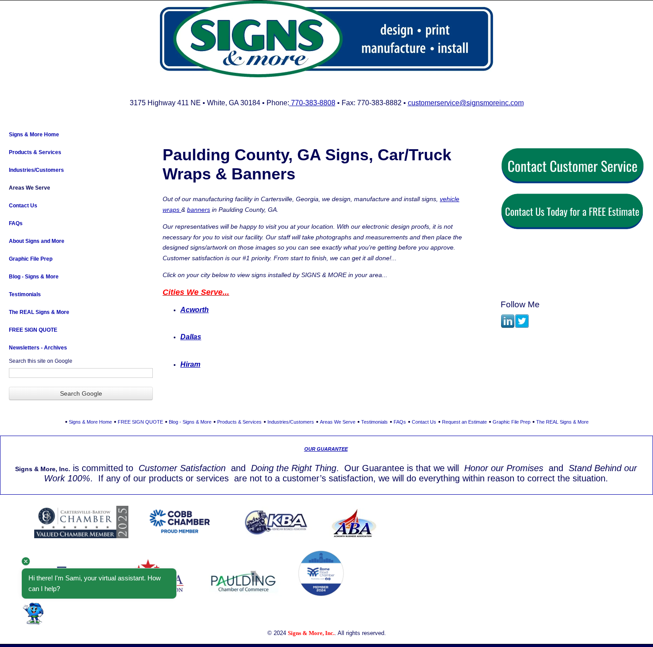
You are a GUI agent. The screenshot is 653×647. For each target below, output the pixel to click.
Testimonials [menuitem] (25, 294)
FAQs (400, 422)
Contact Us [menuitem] (23, 205)
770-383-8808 (312, 103)
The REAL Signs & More (562, 422)
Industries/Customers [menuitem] (36, 170)
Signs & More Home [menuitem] (34, 134)
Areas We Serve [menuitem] (29, 188)
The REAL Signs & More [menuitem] (39, 312)
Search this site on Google (40, 361)
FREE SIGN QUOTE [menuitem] (33, 330)
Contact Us (424, 422)
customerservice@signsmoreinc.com (466, 103)
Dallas (190, 337)
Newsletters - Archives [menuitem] (38, 348)
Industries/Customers (290, 422)
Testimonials (374, 422)
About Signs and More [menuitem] (36, 241)
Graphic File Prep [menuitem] (30, 259)
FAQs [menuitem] (16, 223)
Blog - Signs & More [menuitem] (34, 277)
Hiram (190, 364)
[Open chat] (33, 613)
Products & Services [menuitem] (35, 152)
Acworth (194, 310)
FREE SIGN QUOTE (140, 422)
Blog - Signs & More (190, 422)
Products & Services (239, 422)
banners (198, 209)
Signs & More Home (90, 422)
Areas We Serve (337, 422)
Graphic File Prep (511, 422)
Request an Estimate (464, 422)
